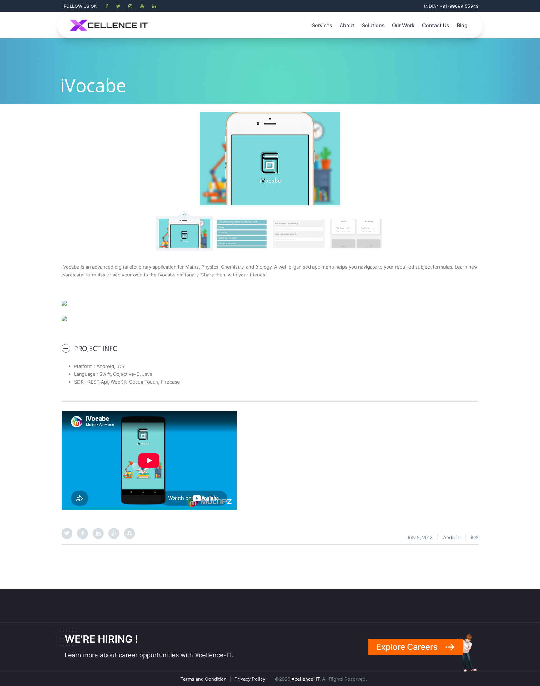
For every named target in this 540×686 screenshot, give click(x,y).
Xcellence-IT (306, 679)
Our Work (403, 25)
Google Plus (113, 533)
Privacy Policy (249, 679)
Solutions (373, 25)
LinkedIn (98, 533)
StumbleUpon (129, 533)
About (347, 25)
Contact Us (435, 25)
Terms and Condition (203, 679)
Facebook (82, 533)
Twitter (67, 533)
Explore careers (407, 647)
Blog (462, 25)
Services (322, 25)
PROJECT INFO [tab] (96, 348)
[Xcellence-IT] (109, 25)
